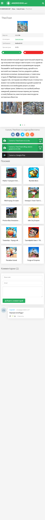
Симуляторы (19, 39)
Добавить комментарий (14, 301)
